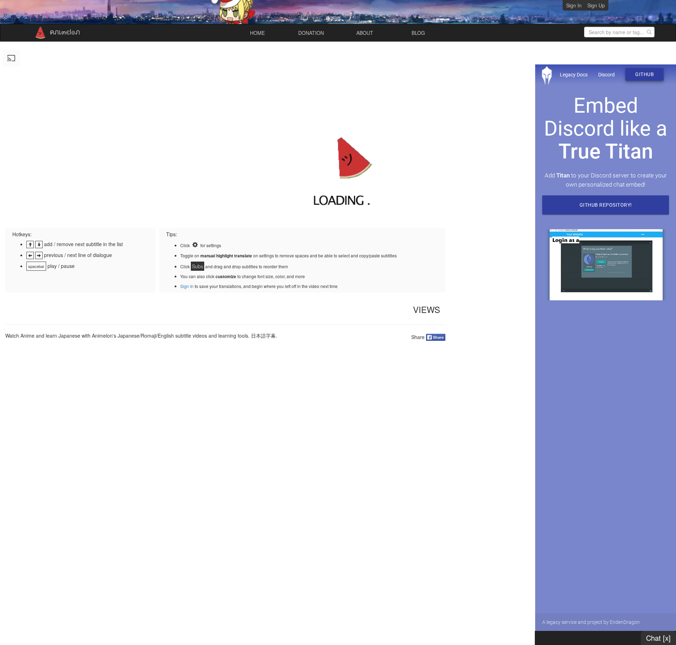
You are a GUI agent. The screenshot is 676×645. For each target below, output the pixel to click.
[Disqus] (225, 436)
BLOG (418, 32)
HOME (257, 32)
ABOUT (364, 32)
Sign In (574, 5)
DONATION (311, 32)
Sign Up (596, 5)
